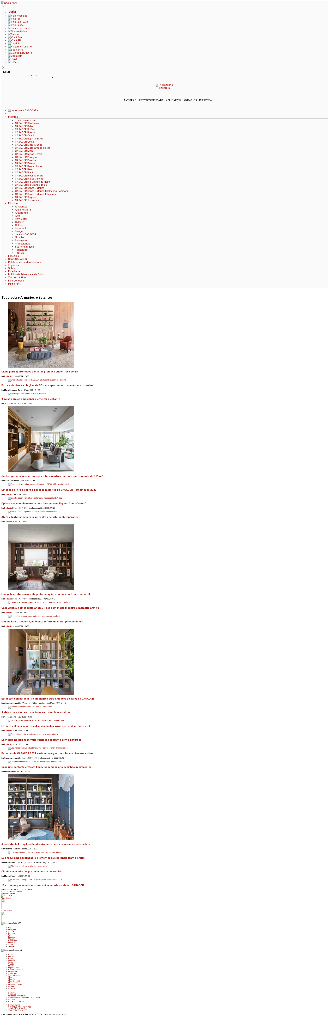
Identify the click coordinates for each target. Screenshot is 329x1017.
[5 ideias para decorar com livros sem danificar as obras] (164, 707)
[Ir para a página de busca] (327, 91)
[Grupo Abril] (9, 2)
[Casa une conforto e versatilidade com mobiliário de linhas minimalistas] (164, 762)
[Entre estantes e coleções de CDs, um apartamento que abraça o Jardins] (164, 380)
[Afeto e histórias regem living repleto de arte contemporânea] (164, 512)
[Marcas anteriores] (3, 6)
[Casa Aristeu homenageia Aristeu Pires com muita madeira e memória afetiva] (164, 603)
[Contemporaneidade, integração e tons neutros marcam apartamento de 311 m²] (164, 439)
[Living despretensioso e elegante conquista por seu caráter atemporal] (164, 557)
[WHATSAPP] (36, 79)
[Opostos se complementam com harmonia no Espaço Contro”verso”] (164, 498)
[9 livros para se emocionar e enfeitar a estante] (164, 394)
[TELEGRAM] (57, 78)
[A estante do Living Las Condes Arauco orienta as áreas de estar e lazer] (164, 807)
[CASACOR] (165, 88)
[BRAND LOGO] (22, 110)
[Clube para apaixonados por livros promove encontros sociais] (164, 335)
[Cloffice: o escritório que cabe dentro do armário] (164, 866)
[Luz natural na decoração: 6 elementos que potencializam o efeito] (164, 852)
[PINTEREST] (31, 78)
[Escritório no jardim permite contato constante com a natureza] (164, 734)
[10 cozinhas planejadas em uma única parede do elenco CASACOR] (164, 880)
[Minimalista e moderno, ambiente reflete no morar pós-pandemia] (164, 616)
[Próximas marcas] (3, 67)
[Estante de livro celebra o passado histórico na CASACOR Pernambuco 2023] (164, 484)
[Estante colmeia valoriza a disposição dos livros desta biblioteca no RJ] (164, 721)
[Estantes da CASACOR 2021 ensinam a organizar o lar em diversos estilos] (164, 748)
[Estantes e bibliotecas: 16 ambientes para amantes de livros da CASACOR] (164, 662)
